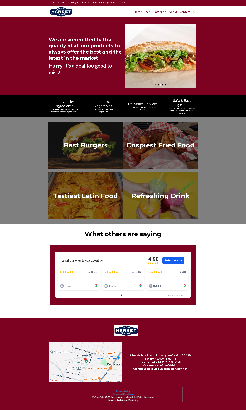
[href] (85, 362)
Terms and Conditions (123, 394)
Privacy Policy (123, 391)
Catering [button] (160, 11)
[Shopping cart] (194, 12)
